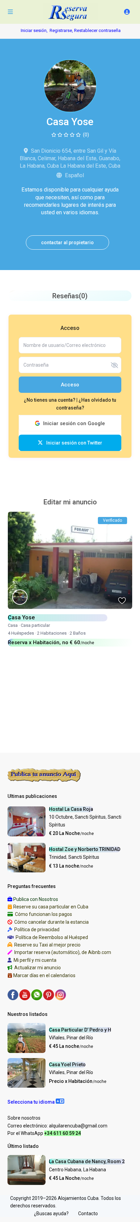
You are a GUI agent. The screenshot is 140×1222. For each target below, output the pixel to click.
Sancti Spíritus (83, 857)
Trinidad (57, 857)
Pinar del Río (80, 1037)
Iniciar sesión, (34, 30)
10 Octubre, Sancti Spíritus (77, 817)
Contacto (88, 1213)
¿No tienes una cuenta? (50, 400)
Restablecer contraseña (97, 30)
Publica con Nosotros (35, 899)
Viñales (57, 1037)
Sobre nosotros (23, 1118)
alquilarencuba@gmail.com (78, 1125)
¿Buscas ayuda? (51, 1213)
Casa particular (35, 625)
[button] (35, 1102)
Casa (13, 625)
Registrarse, (62, 30)
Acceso (70, 385)
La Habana (94, 1169)
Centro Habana (65, 1169)
